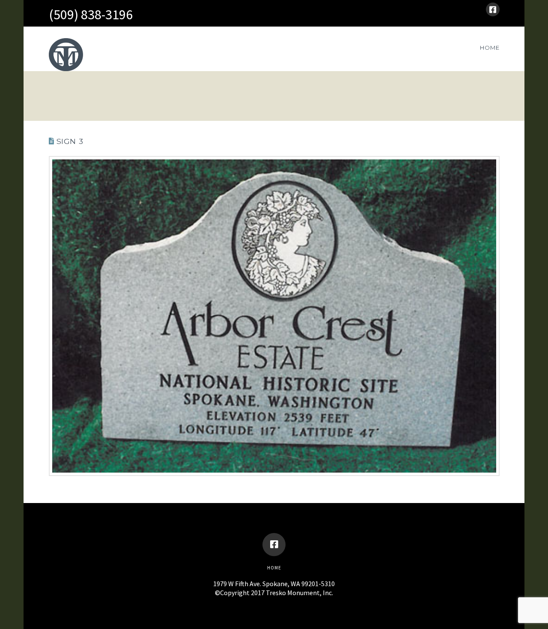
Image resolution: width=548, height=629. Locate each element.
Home (274, 568)
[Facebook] (493, 9)
